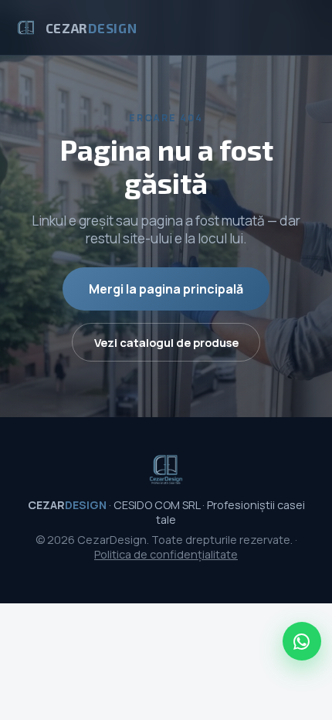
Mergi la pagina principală (166, 288)
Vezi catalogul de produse (166, 342)
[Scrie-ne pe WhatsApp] (302, 641)
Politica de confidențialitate (166, 554)
